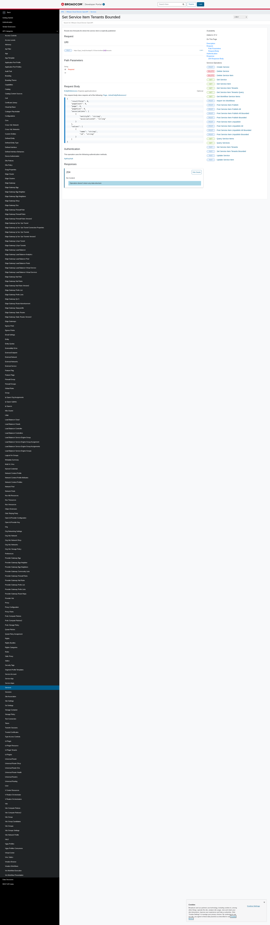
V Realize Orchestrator (13, 795)
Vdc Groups (9, 826)
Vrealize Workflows (11, 866)
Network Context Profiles (13, 482)
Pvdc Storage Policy (12, 625)
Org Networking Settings (13, 531)
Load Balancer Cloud (12, 420)
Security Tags (9, 665)
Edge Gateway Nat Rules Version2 (17, 286)
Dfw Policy (8, 165)
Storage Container (11, 710)
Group (7, 393)
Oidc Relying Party (11, 513)
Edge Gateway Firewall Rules (15, 214)
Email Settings (10, 335)
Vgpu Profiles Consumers (14, 848)
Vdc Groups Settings (12, 830)
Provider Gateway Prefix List (15, 585)
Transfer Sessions (11, 728)
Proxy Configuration (12, 607)
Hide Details (197, 172)
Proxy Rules (9, 612)
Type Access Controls (12, 737)
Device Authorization (12, 156)
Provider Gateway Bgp (13, 558)
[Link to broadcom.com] (72, 4)
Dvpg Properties (10, 170)
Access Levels (10, 40)
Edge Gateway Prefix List (14, 290)
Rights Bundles (10, 643)
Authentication (7, 22)
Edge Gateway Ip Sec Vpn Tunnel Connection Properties (24, 227)
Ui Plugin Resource (11, 745)
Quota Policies (10, 629)
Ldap (6, 415)
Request (210, 46)
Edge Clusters (10, 178)
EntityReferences (70, 91)
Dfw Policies (9, 161)
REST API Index (8, 884)
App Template (9, 58)
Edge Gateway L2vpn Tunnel (15, 241)
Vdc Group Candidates (13, 821)
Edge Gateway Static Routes (15, 312)
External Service (10, 366)
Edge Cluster (9, 174)
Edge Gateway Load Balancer (15, 250)
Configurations (10, 116)
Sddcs (7, 661)
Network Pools (10, 491)
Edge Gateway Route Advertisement (17, 303)
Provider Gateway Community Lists (17, 571)
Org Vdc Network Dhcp (13, 540)
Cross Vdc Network (12, 125)
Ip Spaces (8, 406)
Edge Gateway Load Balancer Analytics (18, 254)
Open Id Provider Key (12, 522)
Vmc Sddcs (9, 857)
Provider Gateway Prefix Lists (15, 589)
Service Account (10, 674)
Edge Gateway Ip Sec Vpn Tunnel (16, 223)
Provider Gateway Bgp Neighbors (16, 567)
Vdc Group (9, 817)
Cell (6, 98)
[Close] (264, 902)
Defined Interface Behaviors (14, 152)
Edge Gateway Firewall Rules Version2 (18, 219)
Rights (7, 638)
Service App (9, 678)
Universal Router (11, 759)
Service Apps (9, 683)
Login (200, 4)
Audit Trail (8, 71)
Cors (6, 120)
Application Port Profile (13, 62)
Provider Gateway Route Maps (15, 594)
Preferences (9, 553)
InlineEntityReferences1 (117, 95)
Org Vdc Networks (11, 545)
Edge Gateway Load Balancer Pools (17, 263)
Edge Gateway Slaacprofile (14, 308)
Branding (8, 76)
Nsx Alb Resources (11, 495)
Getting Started (8, 18)
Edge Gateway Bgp (11, 187)
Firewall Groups (10, 384)
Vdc (6, 804)
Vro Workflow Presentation (14, 875)
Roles (7, 652)
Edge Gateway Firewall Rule (15, 210)
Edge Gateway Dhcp (12, 201)
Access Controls (11, 35)
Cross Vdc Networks (12, 129)
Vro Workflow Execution (13, 870)
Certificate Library (11, 102)
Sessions (8, 692)
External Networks (11, 361)
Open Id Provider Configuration (15, 518)
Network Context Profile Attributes (16, 478)
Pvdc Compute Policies (13, 616)
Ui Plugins (8, 754)
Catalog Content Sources (13, 94)
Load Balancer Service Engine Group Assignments (22, 446)
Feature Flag (9, 370)
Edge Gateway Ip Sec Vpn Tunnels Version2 (20, 236)
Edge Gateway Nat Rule (13, 277)
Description (211, 43)
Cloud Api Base (10, 107)
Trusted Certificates (11, 732)
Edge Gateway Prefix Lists (14, 294)
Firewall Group (10, 379)
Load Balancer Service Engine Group (18, 437)
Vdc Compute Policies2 (13, 813)
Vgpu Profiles (9, 844)
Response (210, 56)
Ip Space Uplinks (11, 402)
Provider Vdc (9, 598)
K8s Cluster (9, 411)
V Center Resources (12, 790)
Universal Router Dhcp (13, 763)
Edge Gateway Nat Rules (14, 281)
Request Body (213, 51)
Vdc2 (7, 839)
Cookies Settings (253, 906)
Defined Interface (11, 147)
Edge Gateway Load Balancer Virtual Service (20, 268)
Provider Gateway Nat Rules (15, 580)
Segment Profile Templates (14, 670)
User (6, 786)
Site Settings (9, 701)
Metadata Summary (12, 460)
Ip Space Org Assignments (14, 397)
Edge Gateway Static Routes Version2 (18, 317)
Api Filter (8, 49)
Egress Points (10, 330)
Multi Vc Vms (9, 464)
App (6, 53)
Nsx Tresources (10, 500)
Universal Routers (11, 777)
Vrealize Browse (10, 862)
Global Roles (9, 388)
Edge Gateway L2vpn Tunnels (15, 245)
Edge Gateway (10, 183)
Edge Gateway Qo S (12, 299)
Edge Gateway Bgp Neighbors (15, 196)
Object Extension (11, 509)
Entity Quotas (9, 344)
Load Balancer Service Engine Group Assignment (22, 442)
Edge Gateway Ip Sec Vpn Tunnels (17, 232)
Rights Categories (11, 647)
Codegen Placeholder (12, 111)
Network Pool (9, 486)
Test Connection (10, 719)
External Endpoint (11, 353)
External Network (11, 357)
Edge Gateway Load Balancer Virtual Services (21, 272)
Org (6, 527)
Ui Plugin (8, 741)
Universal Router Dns (12, 768)
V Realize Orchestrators (13, 799)
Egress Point (9, 326)
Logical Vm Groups (11, 455)
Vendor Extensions (9, 27)
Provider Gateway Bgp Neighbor (16, 562)
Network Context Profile (13, 473)
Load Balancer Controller (13, 428)
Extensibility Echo (11, 348)
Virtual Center (9, 853)
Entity (7, 339)
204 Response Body (216, 59)
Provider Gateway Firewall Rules (16, 576)
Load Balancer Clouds (12, 424)
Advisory (8, 44)
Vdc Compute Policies (12, 808)
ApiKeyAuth (68, 159)
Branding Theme (10, 80)
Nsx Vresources (10, 504)
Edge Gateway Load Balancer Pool (17, 259)
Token (7, 723)
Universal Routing (11, 781)
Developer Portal (93, 4)
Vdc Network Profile (12, 835)
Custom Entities (10, 134)
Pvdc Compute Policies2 (13, 620)
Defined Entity (10, 138)
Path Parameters (214, 48)
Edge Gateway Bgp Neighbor (15, 192)
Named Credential (11, 469)
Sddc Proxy (9, 656)
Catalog (7, 89)
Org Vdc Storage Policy (13, 549)
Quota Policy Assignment (13, 634)
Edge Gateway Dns (12, 205)
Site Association (10, 696)
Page (105, 95)
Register (191, 4)
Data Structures (8, 879)
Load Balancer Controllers (14, 433)
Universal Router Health (13, 772)
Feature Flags (10, 375)
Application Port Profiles (13, 67)
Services (8, 687)
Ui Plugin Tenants (11, 750)
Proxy (7, 603)
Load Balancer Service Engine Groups (18, 451)
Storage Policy (10, 714)
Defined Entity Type (11, 143)
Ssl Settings (9, 705)
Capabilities (9, 85)
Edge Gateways (10, 321)
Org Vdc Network (11, 536)
